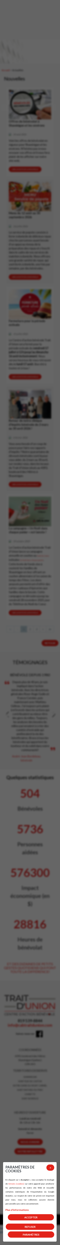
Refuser (30, 1226)
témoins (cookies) (16, 1184)
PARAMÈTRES (31, 1234)
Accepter (30, 1217)
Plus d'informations (17, 1209)
